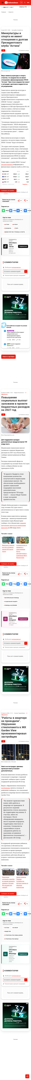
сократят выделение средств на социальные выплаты (13, 525)
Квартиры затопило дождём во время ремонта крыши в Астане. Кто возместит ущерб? (8, 882)
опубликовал (5, 788)
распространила (7, 164)
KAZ (28, 2)
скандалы (8, 228)
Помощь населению (11, 605)
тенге (16, 228)
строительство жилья (11, 939)
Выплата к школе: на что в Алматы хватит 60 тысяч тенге (8, 548)
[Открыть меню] (3, 2)
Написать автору (24, 50)
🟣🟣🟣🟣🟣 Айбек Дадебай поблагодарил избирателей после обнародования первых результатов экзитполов (15, 334)
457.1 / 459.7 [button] (8, 7)
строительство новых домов (14, 935)
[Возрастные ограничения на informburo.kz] (21, 2)
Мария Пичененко (19, 392)
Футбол (15, 224)
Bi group (15, 927)
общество (8, 931)
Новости (10, 12)
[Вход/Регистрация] (24, 2)
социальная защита (11, 601)
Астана (7, 224)
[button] (24, 7)
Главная (3, 12)
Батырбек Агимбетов (17, 30)
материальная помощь (12, 597)
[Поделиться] (27, 1076)
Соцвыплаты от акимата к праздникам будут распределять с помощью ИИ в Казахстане (21, 551)
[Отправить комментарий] (25, 271)
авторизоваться (16, 267)
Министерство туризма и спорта (15, 232)
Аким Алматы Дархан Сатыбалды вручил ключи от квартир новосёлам (22, 882)
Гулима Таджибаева (19, 713)
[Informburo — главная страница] (12, 2)
